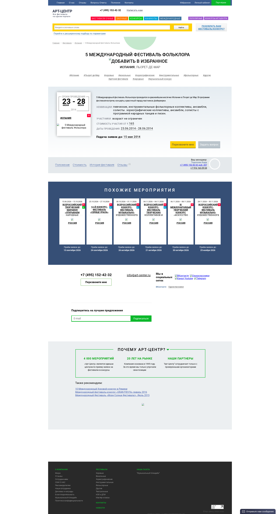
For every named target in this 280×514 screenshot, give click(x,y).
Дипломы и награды (64, 491)
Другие (99, 488)
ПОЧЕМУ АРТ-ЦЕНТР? (142, 349)
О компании (61, 469)
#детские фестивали (118, 79)
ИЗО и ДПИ (101, 494)
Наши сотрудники (63, 488)
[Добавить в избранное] (138, 61)
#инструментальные (169, 75)
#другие (207, 75)
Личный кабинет (202, 2)
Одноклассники (176, 287)
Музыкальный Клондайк (66, 497)
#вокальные (124, 75)
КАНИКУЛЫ (151, 18)
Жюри (58, 473)
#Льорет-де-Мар (91, 75)
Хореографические (104, 479)
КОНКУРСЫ (136, 18)
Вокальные (101, 476)
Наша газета (143, 469)
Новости (100, 508)
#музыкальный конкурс (160, 79)
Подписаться (140, 318)
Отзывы (82, 2)
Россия (72, 223)
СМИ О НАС (60, 482)
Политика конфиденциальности (69, 501)
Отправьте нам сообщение (260, 511)
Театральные (102, 491)
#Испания (74, 75)
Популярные (195, 18)
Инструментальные (104, 482)
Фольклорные (102, 485)
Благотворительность (64, 494)
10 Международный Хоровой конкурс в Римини (101, 389)
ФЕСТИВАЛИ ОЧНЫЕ (102, 18)
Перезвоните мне (96, 282)
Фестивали (67, 43)
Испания (78, 43)
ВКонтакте (161, 287)
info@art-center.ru (138, 275)
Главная (61, 2)
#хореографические (144, 75)
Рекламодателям (62, 485)
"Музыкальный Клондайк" (148, 473)
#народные (138, 79)
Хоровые (100, 473)
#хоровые (109, 75)
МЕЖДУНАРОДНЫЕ (170, 18)
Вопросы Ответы (99, 2)
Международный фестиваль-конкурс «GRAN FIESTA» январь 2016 (111, 392)
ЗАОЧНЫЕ (122, 18)
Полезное (115, 2)
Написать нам (135, 10)
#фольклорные (191, 75)
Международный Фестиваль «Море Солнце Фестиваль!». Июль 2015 (112, 395)
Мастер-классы (103, 497)
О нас (72, 2)
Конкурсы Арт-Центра (216, 18)
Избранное (185, 2)
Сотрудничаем (61, 479)
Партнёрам (221, 2)
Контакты (129, 2)
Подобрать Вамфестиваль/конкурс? (211, 27)
